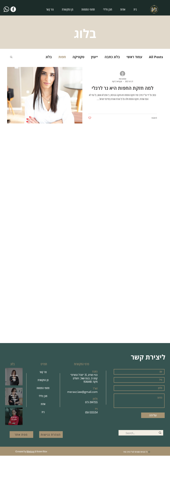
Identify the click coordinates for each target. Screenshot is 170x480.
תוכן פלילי (43, 396)
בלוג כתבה (112, 57)
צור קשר (43, 372)
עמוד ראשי (134, 57)
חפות (62, 57)
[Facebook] (13, 9)
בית (43, 412)
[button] (11, 57)
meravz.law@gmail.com (82, 392)
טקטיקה (78, 57)
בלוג (48, 57)
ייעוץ (94, 57)
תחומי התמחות (43, 388)
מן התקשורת (43, 380)
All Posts (156, 57)
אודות (43, 404)
